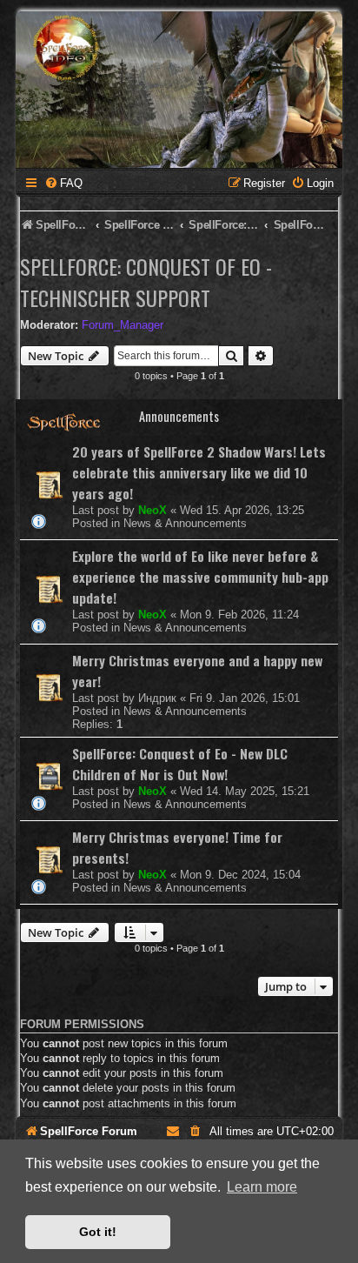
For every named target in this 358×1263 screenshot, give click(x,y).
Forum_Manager (122, 324)
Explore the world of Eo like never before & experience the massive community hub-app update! (200, 576)
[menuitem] (63, 183)
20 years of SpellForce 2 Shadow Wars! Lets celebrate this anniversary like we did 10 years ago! (199, 472)
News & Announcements (185, 523)
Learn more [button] (262, 1186)
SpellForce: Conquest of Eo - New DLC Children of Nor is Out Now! (180, 764)
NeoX (152, 510)
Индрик (157, 698)
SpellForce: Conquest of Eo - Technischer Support (146, 282)
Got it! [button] (97, 1232)
